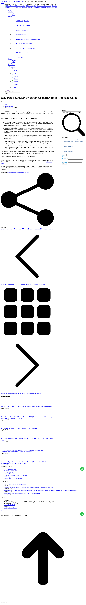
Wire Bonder (78, 148)
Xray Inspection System (68, 151)
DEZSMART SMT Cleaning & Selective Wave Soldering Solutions (19, 428)
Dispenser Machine (79, 141)
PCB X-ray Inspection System (12, 476)
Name (64, 155)
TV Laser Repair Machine (69, 148)
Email (64, 157)
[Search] (21, 91)
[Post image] (5, 405)
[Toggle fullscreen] (4, 602)
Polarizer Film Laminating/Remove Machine (16, 475)
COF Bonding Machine (68, 141)
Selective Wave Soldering (69, 146)
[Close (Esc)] (1, 602)
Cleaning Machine (77, 139)
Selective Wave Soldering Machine (13, 478)
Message (65, 162)
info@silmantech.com (18, 1)
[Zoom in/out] (6, 602)
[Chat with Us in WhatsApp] (82, 514)
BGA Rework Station (68, 139)
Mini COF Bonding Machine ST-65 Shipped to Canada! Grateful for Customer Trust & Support (26, 406)
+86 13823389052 (7, 1)
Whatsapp (65, 158)
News (18, 172)
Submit (64, 163)
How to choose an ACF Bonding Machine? (15, 484)
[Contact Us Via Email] (82, 469)
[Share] (3, 602)
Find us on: (4, 511)
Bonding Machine (12, 172)
